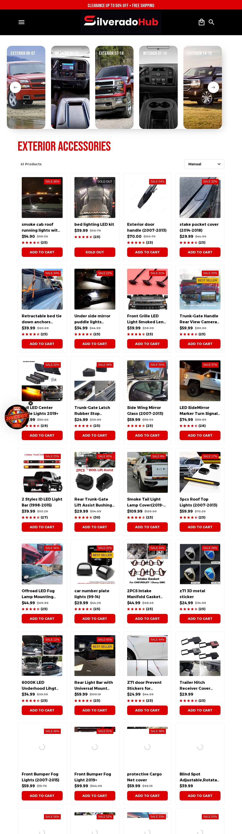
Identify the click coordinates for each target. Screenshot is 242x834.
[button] (17, 417)
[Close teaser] (30, 403)
